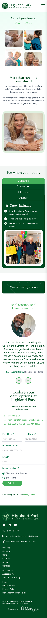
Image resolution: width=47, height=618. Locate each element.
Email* (5, 457)
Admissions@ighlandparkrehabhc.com (25, 420)
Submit (11, 483)
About (5, 562)
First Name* (8, 434)
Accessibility (8, 574)
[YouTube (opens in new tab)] (15, 524)
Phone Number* (10, 445)
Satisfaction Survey (11, 577)
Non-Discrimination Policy (14, 593)
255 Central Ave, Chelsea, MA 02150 (24, 424)
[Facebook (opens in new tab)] (3, 524)
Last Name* (30, 434)
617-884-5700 (14, 416)
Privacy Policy (9, 589)
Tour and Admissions (16, 473)
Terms (32, 495)
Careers (6, 551)
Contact (6, 566)
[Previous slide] (19, 380)
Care (4, 555)
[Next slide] (28, 380)
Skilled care (23, 192)
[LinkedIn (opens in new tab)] (9, 524)
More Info (11, 477)
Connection (23, 186)
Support (23, 197)
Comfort (6, 558)
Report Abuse (8, 585)
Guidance (23, 180)
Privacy (26, 495)
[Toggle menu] (43, 5)
